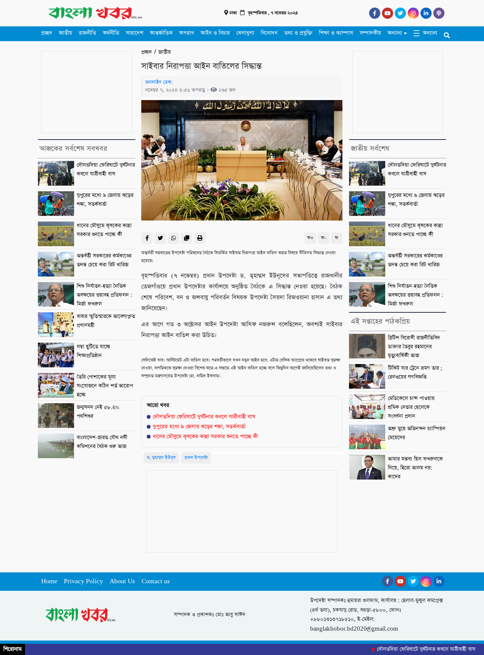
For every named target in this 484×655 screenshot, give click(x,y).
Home (49, 581)
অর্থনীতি (111, 33)
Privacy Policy (83, 581)
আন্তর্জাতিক (161, 33)
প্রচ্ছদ (46, 33)
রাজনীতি (87, 33)
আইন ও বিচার (215, 33)
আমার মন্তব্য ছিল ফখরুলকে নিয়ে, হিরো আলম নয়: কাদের (415, 468)
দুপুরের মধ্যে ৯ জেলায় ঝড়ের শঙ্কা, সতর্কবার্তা (199, 427)
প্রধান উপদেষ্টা (196, 458)
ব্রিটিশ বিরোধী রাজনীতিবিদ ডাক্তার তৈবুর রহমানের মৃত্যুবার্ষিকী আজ (414, 346)
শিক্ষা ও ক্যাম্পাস (336, 33)
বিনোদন (269, 33)
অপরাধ (186, 33)
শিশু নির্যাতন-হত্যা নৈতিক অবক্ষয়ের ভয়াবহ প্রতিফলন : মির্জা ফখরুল (104, 295)
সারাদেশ (134, 33)
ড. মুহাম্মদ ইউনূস (161, 458)
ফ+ (310, 238)
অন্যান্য (395, 33)
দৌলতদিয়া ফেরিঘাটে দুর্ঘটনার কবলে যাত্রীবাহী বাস (204, 417)
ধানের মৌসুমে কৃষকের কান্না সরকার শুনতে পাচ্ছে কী (205, 436)
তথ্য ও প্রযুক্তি (298, 33)
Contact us (156, 581)
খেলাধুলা (245, 33)
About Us (122, 581)
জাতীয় (65, 33)
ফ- (323, 238)
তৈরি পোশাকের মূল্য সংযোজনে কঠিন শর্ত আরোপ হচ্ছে (105, 386)
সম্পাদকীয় (370, 33)
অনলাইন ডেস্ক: (159, 82)
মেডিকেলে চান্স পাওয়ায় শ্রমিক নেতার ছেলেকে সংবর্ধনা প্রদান (411, 407)
